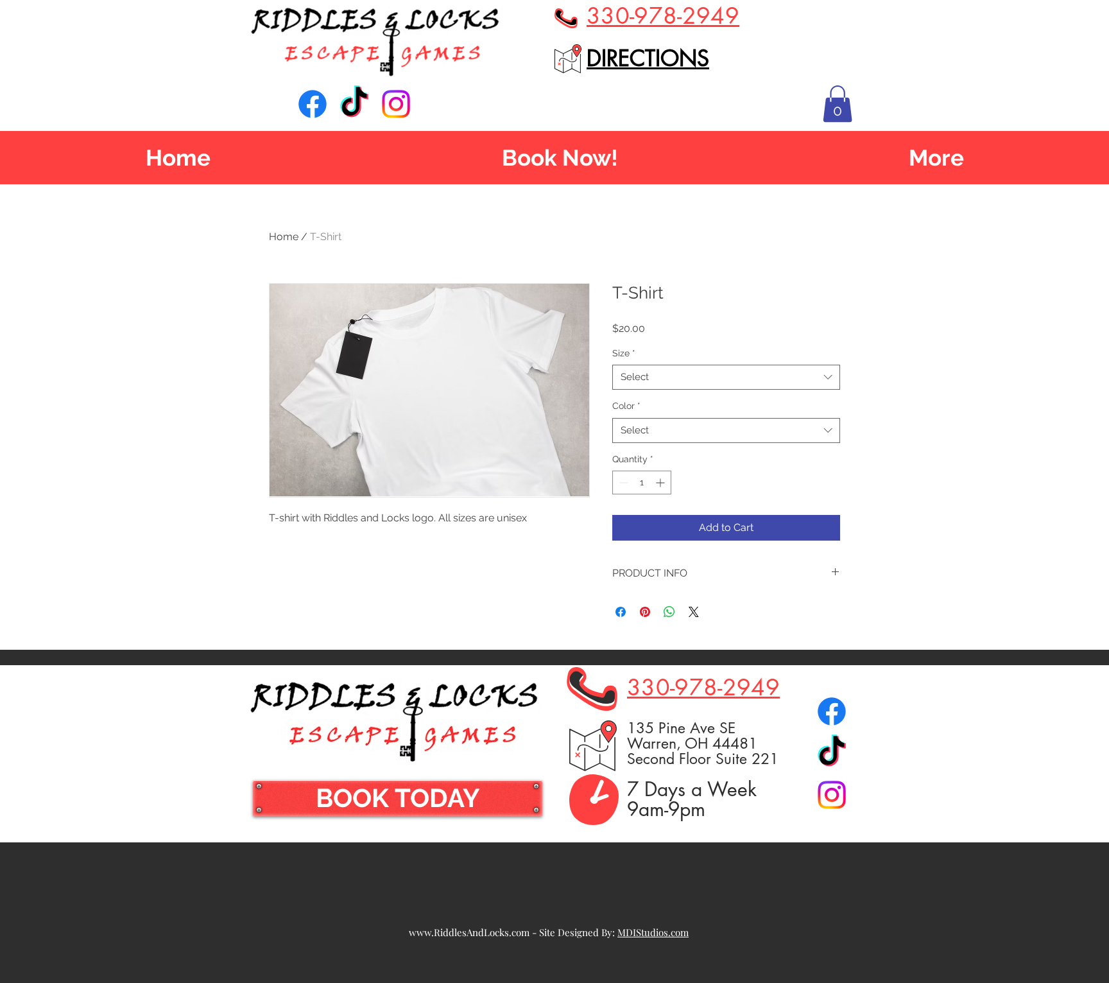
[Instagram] (396, 104)
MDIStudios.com (653, 932)
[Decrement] (622, 482)
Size (623, 353)
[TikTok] (354, 104)
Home (283, 237)
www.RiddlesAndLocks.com (469, 932)
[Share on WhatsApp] (669, 612)
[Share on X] (693, 612)
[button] (837, 103)
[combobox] (726, 377)
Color (626, 406)
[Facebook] (312, 104)
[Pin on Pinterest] (645, 612)
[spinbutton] (641, 482)
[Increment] (661, 482)
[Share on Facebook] (620, 612)
